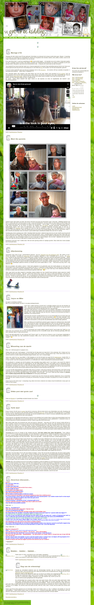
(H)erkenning (16, 251)
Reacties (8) (21, 291)
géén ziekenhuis (42, 268)
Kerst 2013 (80, 78)
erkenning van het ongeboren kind (50, 254)
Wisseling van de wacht (21, 346)
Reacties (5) (21, 544)
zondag (23, 411)
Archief (20, 37)
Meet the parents (18, 139)
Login (73, 106)
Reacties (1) (30, 559)
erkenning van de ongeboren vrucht (24, 572)
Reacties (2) (21, 401)
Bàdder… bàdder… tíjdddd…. (23, 551)
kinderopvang (57, 357)
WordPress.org (76, 110)
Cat (73, 81)
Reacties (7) (21, 473)
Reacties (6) (21, 384)
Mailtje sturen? (30, 37)
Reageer (20, 132)
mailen (43, 458)
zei (18, 357)
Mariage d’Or (16, 53)
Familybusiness (13, 132)
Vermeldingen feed (77, 107)
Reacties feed (75, 108)
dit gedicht (45, 225)
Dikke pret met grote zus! (22, 391)
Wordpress (17, 603)
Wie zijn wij (13, 37)
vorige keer (26, 256)
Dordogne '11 (41, 37)
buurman (18, 228)
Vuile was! (15, 408)
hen (42, 67)
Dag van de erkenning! (30, 566)
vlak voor (42, 412)
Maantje (13, 398)
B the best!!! (80, 77)
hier (67, 329)
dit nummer (62, 73)
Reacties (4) (21, 594)
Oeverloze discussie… (20, 480)
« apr (73, 97)
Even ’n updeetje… (80, 81)
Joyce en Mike (17, 298)
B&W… (79, 80)
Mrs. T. (73, 77)
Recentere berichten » (11, 597)
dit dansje (43, 70)
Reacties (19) (21, 244)
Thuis (6, 37)
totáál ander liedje (17, 76)
